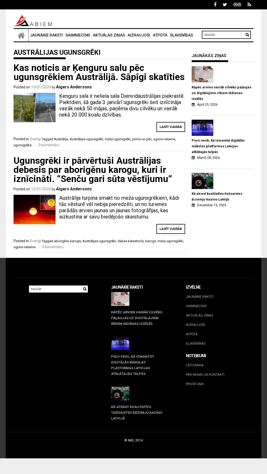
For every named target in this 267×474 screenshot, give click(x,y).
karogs (150, 241)
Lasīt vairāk (171, 127)
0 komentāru (48, 145)
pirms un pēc (142, 139)
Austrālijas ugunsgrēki (86, 139)
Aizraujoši (139, 35)
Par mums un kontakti (205, 374)
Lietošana (195, 365)
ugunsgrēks (23, 145)
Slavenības (181, 35)
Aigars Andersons (74, 86)
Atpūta (160, 35)
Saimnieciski (77, 35)
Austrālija (61, 139)
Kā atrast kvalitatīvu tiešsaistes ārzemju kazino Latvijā (217, 196)
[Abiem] (21, 35)
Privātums (195, 384)
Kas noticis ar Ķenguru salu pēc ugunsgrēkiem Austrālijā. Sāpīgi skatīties (99, 72)
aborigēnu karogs (67, 241)
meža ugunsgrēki (118, 139)
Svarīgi (35, 139)
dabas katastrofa (131, 241)
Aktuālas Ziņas (109, 35)
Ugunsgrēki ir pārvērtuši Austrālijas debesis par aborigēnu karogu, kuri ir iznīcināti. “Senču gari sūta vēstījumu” (93, 169)
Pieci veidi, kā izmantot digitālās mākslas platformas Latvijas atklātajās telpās (218, 146)
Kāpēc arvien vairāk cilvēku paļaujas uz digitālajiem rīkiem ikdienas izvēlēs (221, 93)
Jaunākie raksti (46, 35)
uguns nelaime (164, 139)
